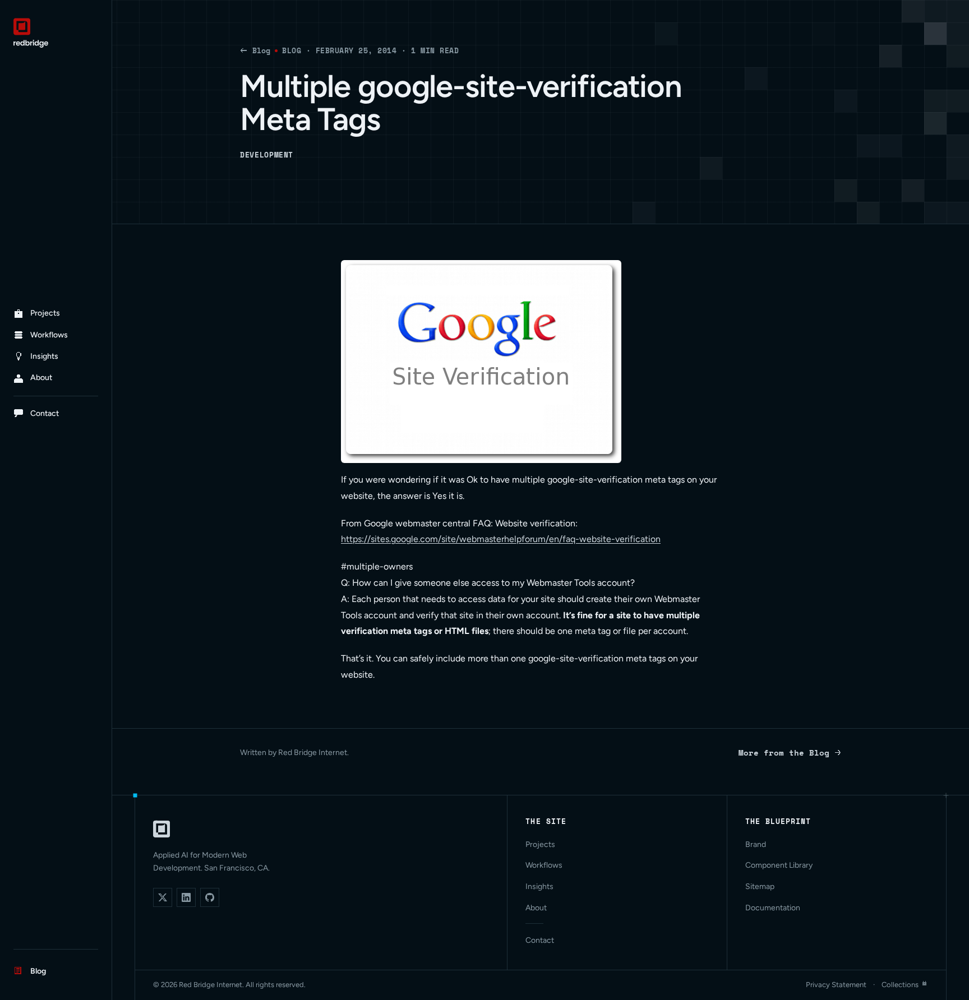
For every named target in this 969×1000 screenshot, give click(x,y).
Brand (755, 844)
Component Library (779, 865)
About (536, 908)
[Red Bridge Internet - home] (55, 33)
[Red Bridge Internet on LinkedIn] (186, 897)
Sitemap (759, 886)
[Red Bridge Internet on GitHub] (209, 897)
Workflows (543, 865)
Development (266, 154)
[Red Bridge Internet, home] (161, 829)
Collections (900, 984)
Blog (261, 50)
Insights (539, 886)
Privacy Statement (836, 984)
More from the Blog (784, 752)
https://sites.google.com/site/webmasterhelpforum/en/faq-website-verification (501, 539)
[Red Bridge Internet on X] (162, 897)
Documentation (772, 908)
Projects (540, 844)
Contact (539, 940)
